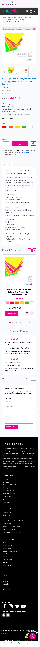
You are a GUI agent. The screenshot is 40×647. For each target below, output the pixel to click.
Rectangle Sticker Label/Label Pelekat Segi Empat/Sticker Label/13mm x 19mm (19, 292)
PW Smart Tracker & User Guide (12, 532)
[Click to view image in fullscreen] (19, 47)
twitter (17, 606)
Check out (6, 587)
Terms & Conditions (9, 493)
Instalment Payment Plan (10, 551)
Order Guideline (7, 515)
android (3, 615)
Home (4, 17)
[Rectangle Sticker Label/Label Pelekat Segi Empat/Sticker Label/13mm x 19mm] (19, 271)
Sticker (20, 17)
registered (25, 152)
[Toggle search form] (22, 11)
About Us (6, 479)
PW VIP (5, 557)
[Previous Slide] (30, 250)
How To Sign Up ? (8, 512)
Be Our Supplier (7, 545)
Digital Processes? (8, 548)
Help (4, 593)
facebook (4, 606)
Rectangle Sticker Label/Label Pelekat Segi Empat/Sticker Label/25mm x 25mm (16, 20)
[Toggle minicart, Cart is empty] (35, 11)
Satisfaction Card (8, 502)
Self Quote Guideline (9, 529)
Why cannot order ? (8, 518)
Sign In (5, 575)
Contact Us (6, 482)
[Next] (34, 72)
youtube (23, 606)
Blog (4, 542)
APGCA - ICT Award (8, 499)
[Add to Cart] (20, 143)
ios (8, 615)
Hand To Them (7, 559)
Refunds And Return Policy (11, 485)
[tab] (10, 322)
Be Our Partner (7, 565)
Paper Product (12, 17)
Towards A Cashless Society (11, 526)
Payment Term (7, 524)
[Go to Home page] (12, 11)
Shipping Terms (7, 488)
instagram (11, 606)
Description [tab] (7, 165)
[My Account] (27, 11)
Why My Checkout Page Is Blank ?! (13, 521)
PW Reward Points (8, 490)
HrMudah (6, 562)
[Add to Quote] (33, 143)
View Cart (6, 581)
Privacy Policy (7, 496)
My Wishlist (6, 584)
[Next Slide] (34, 250)
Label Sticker (27, 17)
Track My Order (7, 590)
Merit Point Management (10, 554)
